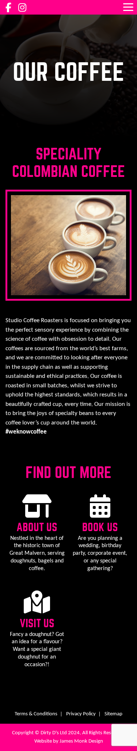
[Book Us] (100, 513)
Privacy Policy (81, 714)
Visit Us (37, 623)
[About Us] (37, 513)
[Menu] (128, 7)
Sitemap (113, 714)
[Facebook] (8, 9)
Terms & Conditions (36, 714)
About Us (36, 527)
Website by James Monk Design (68, 741)
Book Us (100, 527)
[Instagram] (22, 9)
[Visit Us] (37, 609)
